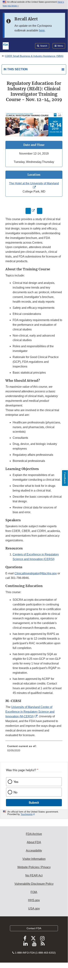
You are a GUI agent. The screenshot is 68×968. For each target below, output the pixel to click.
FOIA (34, 892)
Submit (34, 802)
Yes (16, 781)
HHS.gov (34, 900)
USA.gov (34, 908)
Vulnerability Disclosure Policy (34, 883)
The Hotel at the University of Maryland (34, 183)
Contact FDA (34, 928)
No (15, 792)
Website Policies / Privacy (34, 867)
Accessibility (34, 850)
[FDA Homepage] (6, 45)
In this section (16, 69)
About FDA (34, 842)
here (42, 30)
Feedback (64, 478)
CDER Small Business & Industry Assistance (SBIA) (34, 56)
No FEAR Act (33, 875)
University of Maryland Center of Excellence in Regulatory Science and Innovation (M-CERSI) (29, 711)
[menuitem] (33, 749)
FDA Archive (34, 833)
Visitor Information (34, 858)
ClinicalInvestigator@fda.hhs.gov (35, 573)
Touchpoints (27, 814)
